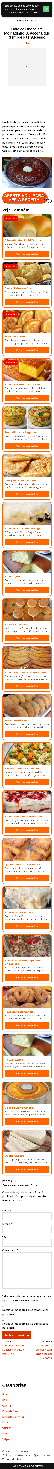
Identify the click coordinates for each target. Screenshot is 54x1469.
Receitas (7, 1433)
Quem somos (42, 1455)
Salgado (7, 1439)
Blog (27, 42)
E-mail (7, 1223)
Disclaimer (22, 1451)
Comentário (10, 1250)
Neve (13, 1465)
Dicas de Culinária (13, 1416)
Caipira (6, 1405)
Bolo (5, 1400)
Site (4, 1237)
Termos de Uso (11, 1459)
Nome (6, 1210)
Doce (5, 1422)
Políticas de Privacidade (16, 1455)
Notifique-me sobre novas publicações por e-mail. (25, 1325)
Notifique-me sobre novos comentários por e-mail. (25, 1312)
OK (46, 9)
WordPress (37, 1465)
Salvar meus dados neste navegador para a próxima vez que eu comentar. (26, 1298)
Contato (7, 1451)
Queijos (6, 1428)
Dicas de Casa (10, 1411)
